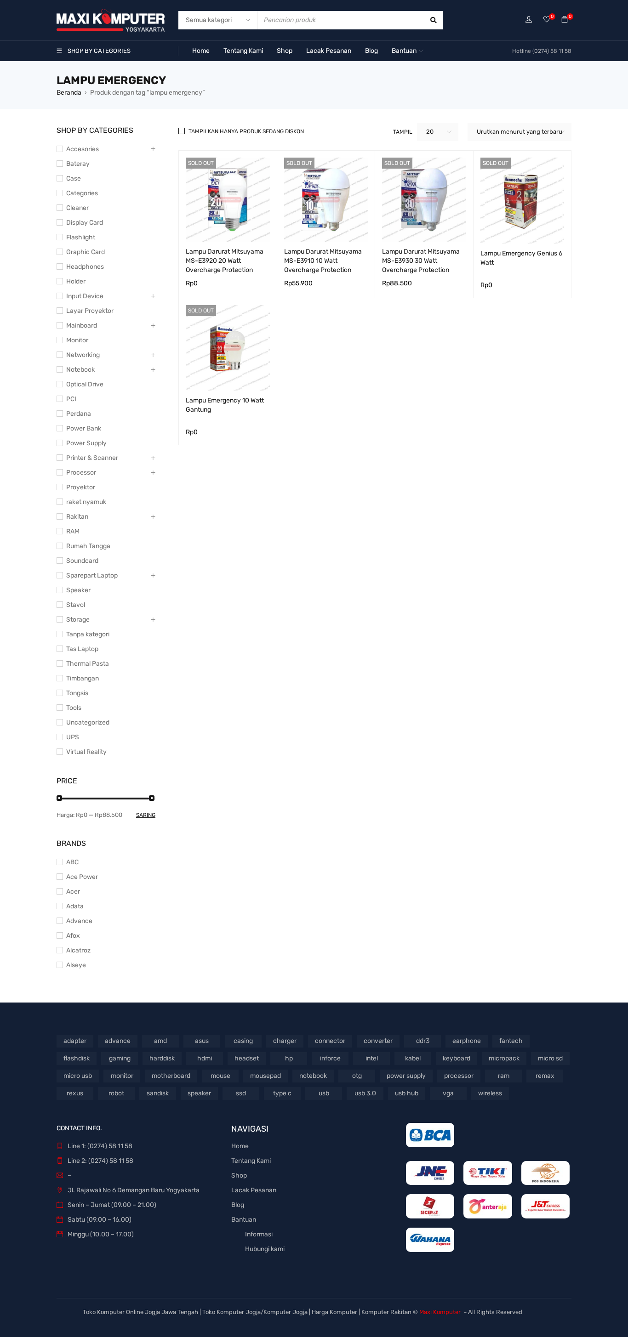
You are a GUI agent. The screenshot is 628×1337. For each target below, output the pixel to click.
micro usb (77, 1076)
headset (246, 1058)
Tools (73, 708)
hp (289, 1058)
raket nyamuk (86, 502)
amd (160, 1041)
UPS (72, 737)
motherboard (171, 1076)
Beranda (69, 92)
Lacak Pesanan (253, 1190)
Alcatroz (78, 950)
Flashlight (80, 237)
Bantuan (243, 1220)
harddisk (162, 1058)
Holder (76, 281)
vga (448, 1093)
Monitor (77, 340)
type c (282, 1093)
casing (243, 1041)
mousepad (265, 1076)
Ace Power (82, 877)
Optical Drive (84, 384)
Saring (145, 815)
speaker (199, 1093)
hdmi (204, 1058)
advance (118, 1041)
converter (378, 1041)
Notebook (80, 370)
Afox (73, 936)
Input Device (84, 296)
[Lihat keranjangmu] (564, 20)
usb (324, 1093)
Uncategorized (87, 722)
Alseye (76, 965)
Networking (83, 355)
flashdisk (76, 1058)
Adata (75, 906)
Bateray (78, 164)
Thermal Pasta (87, 664)
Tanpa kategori (87, 634)
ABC (72, 862)
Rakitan (77, 517)
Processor (81, 472)
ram (503, 1076)
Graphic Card (85, 252)
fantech (511, 1041)
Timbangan (82, 678)
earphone (466, 1041)
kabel (413, 1058)
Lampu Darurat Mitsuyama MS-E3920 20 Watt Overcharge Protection (224, 261)
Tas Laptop (82, 649)
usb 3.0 (365, 1093)
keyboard (456, 1058)
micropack (504, 1058)
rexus (75, 1093)
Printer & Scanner (92, 458)
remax (545, 1076)
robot (116, 1093)
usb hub (406, 1093)
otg (357, 1076)
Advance (79, 921)
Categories (82, 193)
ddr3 (422, 1041)
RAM (73, 531)
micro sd (550, 1058)
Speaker (78, 590)
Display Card (84, 223)
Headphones (85, 267)
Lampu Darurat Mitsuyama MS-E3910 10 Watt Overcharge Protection (323, 261)
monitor (122, 1076)
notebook (313, 1076)
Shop (239, 1175)
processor (459, 1076)
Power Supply (86, 443)
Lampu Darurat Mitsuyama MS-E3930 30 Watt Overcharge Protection (421, 261)
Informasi (259, 1234)
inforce (330, 1058)
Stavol (75, 605)
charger (285, 1041)
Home (240, 1146)
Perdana (78, 414)
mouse (220, 1076)
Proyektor (80, 487)
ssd (241, 1093)
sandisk (158, 1093)
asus (202, 1041)
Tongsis (77, 693)
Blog (237, 1205)
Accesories (82, 149)
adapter (74, 1041)
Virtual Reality (86, 752)
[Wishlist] (546, 20)
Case (73, 178)
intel (371, 1058)
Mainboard (81, 325)
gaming (120, 1058)
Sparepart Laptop (92, 575)
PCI (71, 399)
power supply (406, 1076)
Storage (78, 619)
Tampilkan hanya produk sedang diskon (246, 131)
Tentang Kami (251, 1161)
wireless (490, 1093)
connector (330, 1041)
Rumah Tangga (88, 546)
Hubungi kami (265, 1249)
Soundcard (82, 561)
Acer (73, 891)
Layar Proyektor (90, 311)
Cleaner (77, 208)
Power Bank (83, 428)
